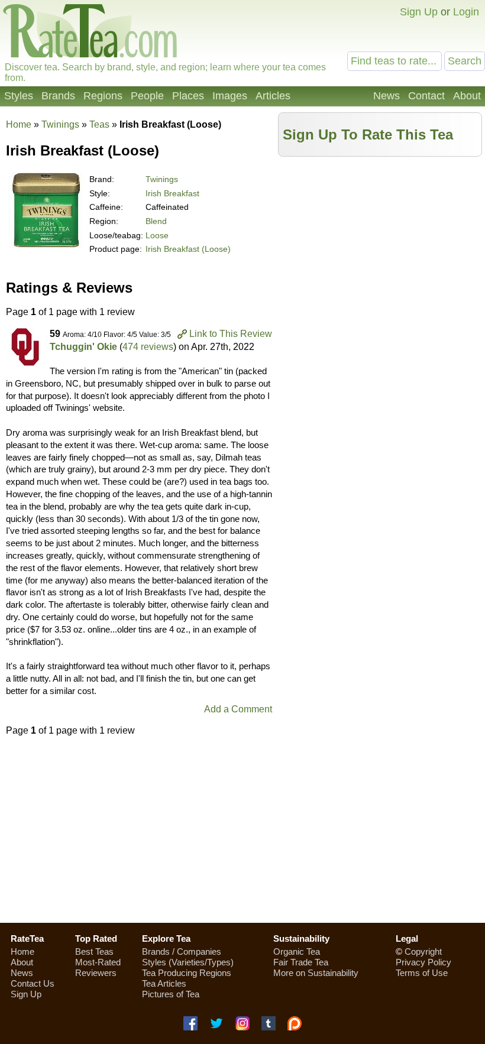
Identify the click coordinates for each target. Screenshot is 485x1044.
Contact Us (32, 983)
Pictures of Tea (170, 994)
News (386, 96)
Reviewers (96, 973)
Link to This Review (230, 334)
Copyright (423, 951)
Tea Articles (164, 983)
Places (188, 96)
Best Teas (94, 951)
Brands (58, 96)
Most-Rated (98, 962)
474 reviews (147, 347)
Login (466, 12)
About (467, 96)
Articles (273, 96)
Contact (426, 96)
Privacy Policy (423, 962)
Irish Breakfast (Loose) (188, 249)
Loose (157, 235)
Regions (102, 96)
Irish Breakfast (172, 193)
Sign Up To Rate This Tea (368, 134)
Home (18, 124)
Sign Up (419, 12)
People (147, 96)
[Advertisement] (380, 245)
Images (229, 96)
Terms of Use (422, 973)
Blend (156, 221)
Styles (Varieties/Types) (188, 962)
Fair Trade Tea (300, 962)
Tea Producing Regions (186, 973)
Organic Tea (296, 951)
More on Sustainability (315, 973)
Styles (18, 96)
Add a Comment (238, 709)
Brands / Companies (181, 951)
